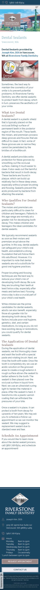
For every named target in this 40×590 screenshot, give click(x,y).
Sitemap (26, 580)
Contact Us (20, 569)
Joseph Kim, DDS (11, 52)
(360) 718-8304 (16, 2)
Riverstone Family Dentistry (23, 55)
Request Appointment (20, 561)
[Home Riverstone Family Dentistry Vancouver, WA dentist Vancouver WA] (12, 20)
